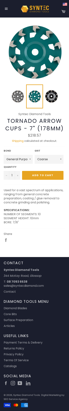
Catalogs (10, 366)
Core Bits (10, 314)
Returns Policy (14, 348)
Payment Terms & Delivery (23, 342)
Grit (37, 150)
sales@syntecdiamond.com (24, 286)
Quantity (10, 167)
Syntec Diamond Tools (26, 395)
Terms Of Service (16, 360)
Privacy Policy (14, 354)
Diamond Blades (15, 308)
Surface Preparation (18, 320)
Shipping (18, 141)
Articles (9, 326)
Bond (7, 150)
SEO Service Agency (16, 399)
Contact (10, 291)
